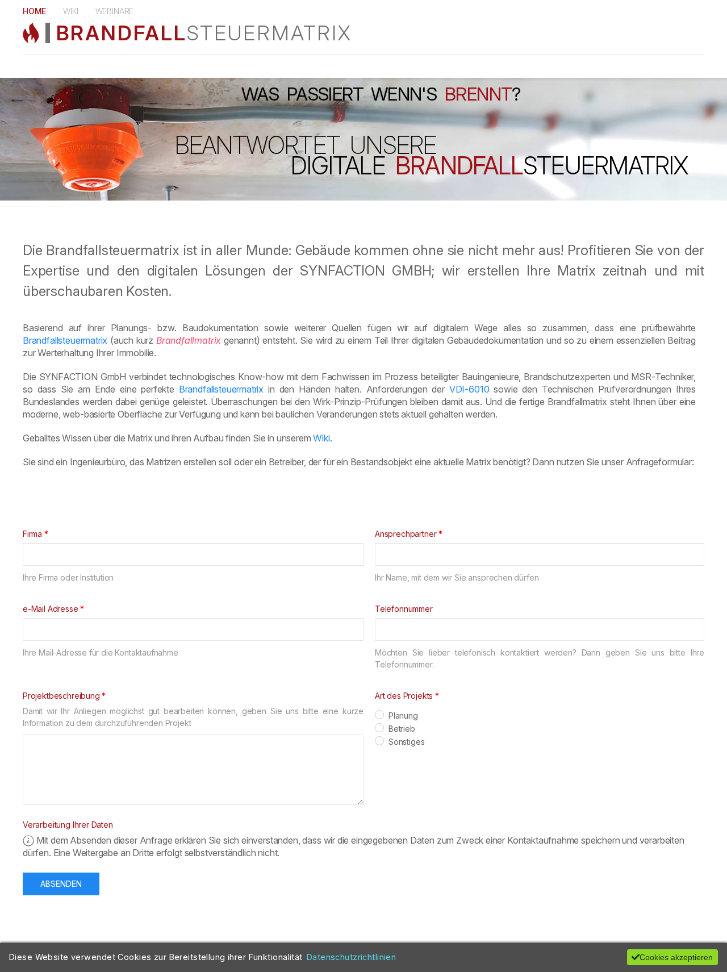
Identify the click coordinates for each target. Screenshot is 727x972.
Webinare (114, 11)
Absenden (61, 883)
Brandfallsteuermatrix (65, 340)
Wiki (70, 11)
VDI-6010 (469, 389)
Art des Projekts (404, 695)
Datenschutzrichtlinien (351, 957)
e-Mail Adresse (50, 609)
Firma (32, 534)
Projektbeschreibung (61, 695)
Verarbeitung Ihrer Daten (68, 824)
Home (34, 11)
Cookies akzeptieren (676, 957)
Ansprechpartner (405, 534)
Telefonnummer (404, 609)
